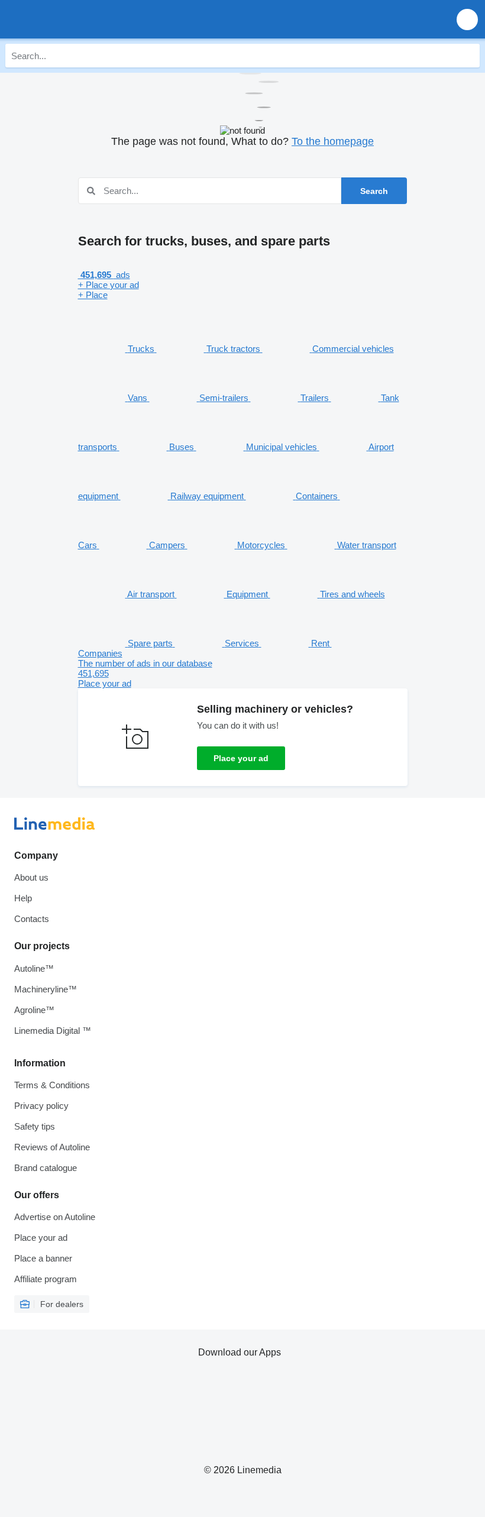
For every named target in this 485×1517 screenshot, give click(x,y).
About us (31, 877)
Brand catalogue (45, 1168)
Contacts (31, 919)
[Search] (468, 55)
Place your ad (241, 758)
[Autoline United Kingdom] (76, 19)
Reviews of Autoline (52, 1147)
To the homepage (333, 141)
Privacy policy (41, 1106)
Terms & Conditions (52, 1085)
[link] (243, 673)
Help (23, 898)
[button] (467, 19)
